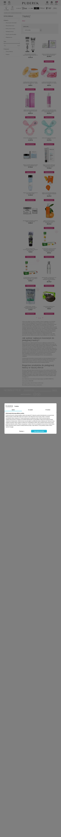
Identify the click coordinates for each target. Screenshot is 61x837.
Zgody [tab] (13, 409)
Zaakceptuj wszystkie (39, 431)
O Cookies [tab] (47, 409)
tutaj (12, 426)
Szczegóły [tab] (30, 409)
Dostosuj (21, 431)
